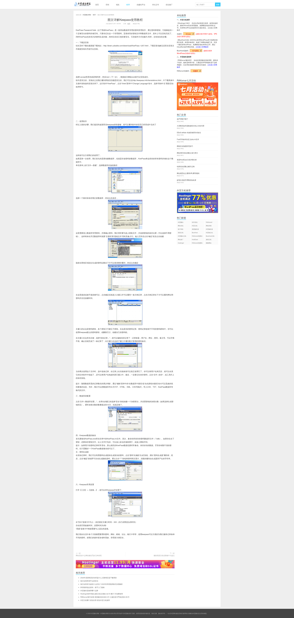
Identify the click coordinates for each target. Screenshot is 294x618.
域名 (117, 4)
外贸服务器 (209, 229)
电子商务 (180, 229)
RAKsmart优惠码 (197, 243)
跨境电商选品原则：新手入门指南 (92, 587)
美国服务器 (195, 229)
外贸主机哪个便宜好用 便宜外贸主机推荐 (95, 600)
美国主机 (180, 232)
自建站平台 (141, 4)
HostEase (195, 239)
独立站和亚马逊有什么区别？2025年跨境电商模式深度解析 (101, 584)
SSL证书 (155, 4)
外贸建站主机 (182, 236)
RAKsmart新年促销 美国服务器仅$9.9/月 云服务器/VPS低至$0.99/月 (104, 597)
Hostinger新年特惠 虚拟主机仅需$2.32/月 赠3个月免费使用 (101, 594)
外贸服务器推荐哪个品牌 (89, 590)
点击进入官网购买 (202, 47)
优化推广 (169, 4)
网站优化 (180, 226)
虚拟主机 (208, 239)
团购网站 (208, 243)
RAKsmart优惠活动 (197, 236)
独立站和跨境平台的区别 (89, 581)
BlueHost (195, 232)
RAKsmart (209, 222)
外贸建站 (180, 222)
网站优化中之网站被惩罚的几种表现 (89, 555)
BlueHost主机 (210, 236)
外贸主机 (194, 226)
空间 (107, 4)
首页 (97, 4)
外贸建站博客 (83, 4)
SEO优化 (195, 222)
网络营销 (208, 226)
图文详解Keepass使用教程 (125, 19)
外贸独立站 (209, 232)
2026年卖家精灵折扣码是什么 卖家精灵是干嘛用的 (98, 577)
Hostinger (181, 243)
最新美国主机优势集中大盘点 (164, 555)
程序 (128, 4)
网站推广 (180, 239)
